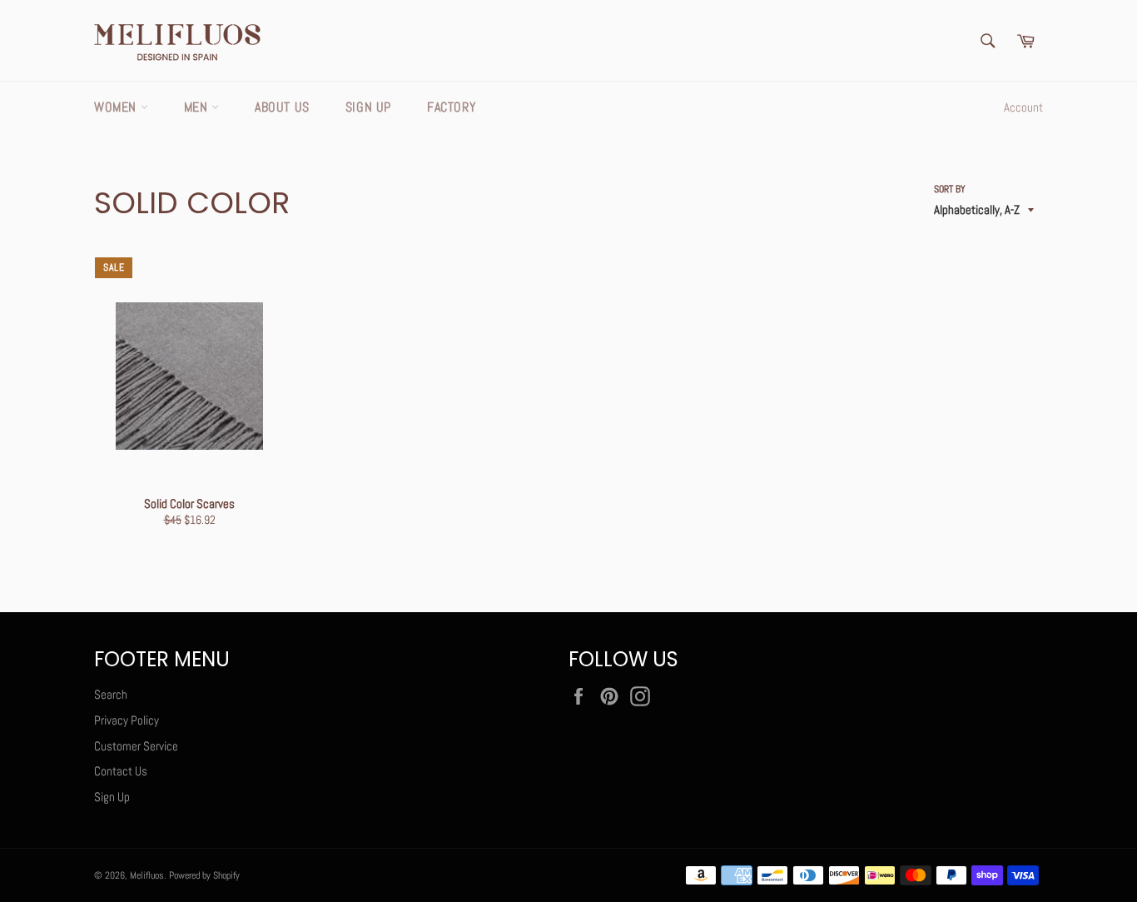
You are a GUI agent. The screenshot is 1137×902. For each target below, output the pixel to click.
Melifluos (147, 875)
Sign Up (368, 107)
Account (1023, 107)
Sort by (950, 189)
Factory (451, 107)
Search (110, 694)
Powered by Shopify (204, 875)
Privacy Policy (126, 720)
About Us (282, 107)
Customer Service (136, 746)
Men (197, 107)
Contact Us (120, 771)
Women (117, 107)
